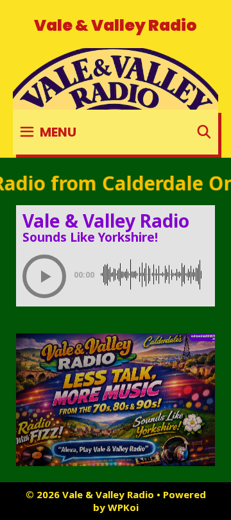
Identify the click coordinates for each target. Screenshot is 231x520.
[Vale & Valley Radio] (115, 77)
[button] (44, 276)
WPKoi (123, 507)
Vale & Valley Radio (115, 25)
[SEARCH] (204, 132)
